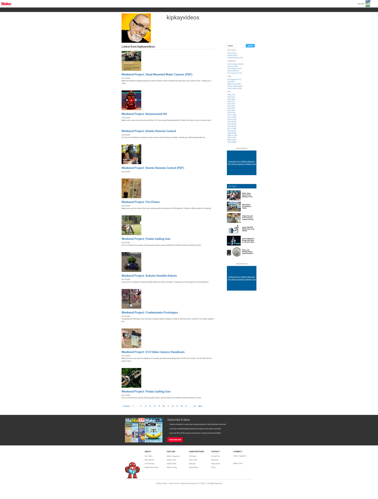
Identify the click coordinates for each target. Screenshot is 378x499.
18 (173, 406)
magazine (173, 456)
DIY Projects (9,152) (234, 79)
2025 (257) (231, 97)
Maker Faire (171, 460)
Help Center (215, 463)
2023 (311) (231, 101)
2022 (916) (231, 104)
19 (177, 406)
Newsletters (193, 467)
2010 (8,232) (231, 131)
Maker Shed (171, 463)
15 (159, 406)
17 (168, 406)
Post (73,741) (232, 53)
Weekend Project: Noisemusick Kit (144, 114)
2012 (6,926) (231, 126)
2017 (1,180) (231, 115)
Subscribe (361, 4)
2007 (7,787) (231, 137)
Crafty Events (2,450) (234, 88)
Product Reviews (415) (235, 58)
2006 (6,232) (231, 140)
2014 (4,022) (231, 122)
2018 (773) (231, 113)
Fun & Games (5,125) (234, 73)
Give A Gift (193, 460)
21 (186, 406)
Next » (200, 406)
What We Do (149, 460)
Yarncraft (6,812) (233, 71)
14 (154, 406)
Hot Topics (232, 186)
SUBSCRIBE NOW (175, 440)
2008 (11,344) (232, 135)
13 (150, 406)
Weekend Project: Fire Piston (141, 202)
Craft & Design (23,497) (235, 64)
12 (145, 406)
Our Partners (149, 463)
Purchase (192, 456)
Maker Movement (151, 467)
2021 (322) (231, 106)
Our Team (148, 456)
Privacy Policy (161, 483)
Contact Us (215, 456)
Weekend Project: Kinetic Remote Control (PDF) (153, 168)
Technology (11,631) (234, 68)
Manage (192, 463)
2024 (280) (231, 99)
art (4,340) (231, 81)
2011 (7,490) (231, 128)
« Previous (126, 406)
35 (194, 406)
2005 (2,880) (231, 142)
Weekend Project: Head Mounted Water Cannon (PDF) (157, 74)
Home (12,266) (232, 66)
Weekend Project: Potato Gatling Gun (146, 239)
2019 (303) (231, 110)
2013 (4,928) (231, 124)
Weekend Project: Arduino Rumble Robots (149, 276)
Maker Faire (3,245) (234, 84)
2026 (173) (231, 95)
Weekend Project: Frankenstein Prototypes (150, 312)
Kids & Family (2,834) (234, 86)
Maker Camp (172, 467)
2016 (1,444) (231, 117)
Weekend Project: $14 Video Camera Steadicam (153, 352)
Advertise (214, 460)
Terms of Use (174, 483)
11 (141, 406)
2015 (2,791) (231, 119)
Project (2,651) (232, 55)
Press (213, 467)
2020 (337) (231, 108)
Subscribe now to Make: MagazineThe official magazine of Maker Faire (241, 162)
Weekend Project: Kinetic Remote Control (149, 131)
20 (182, 406)
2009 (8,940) (231, 133)
